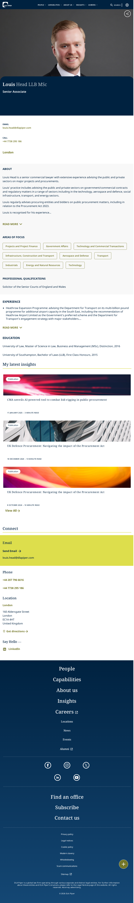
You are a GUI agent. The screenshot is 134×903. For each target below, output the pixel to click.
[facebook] (48, 765)
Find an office (67, 796)
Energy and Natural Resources (43, 265)
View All (11, 510)
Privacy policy (67, 834)
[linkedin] (57, 777)
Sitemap (64, 874)
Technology (75, 265)
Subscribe (67, 807)
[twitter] (86, 765)
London (8, 152)
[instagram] (67, 765)
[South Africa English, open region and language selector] (127, 5)
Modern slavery (67, 853)
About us (68, 5)
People (41, 5)
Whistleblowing (67, 859)
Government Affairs (57, 246)
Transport (102, 255)
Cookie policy (67, 847)
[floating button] (123, 864)
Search (117, 5)
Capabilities (54, 5)
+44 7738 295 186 (12, 141)
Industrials (12, 265)
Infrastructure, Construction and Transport (30, 255)
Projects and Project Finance (22, 246)
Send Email (10, 551)
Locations (67, 721)
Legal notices (67, 840)
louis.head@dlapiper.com (17, 127)
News (67, 730)
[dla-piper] (13, 4)
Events (67, 739)
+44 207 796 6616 (13, 580)
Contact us (67, 817)
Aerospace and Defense (76, 255)
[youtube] (76, 777)
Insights (80, 5)
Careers (92, 5)
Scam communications (67, 866)
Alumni (64, 749)
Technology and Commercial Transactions (100, 246)
